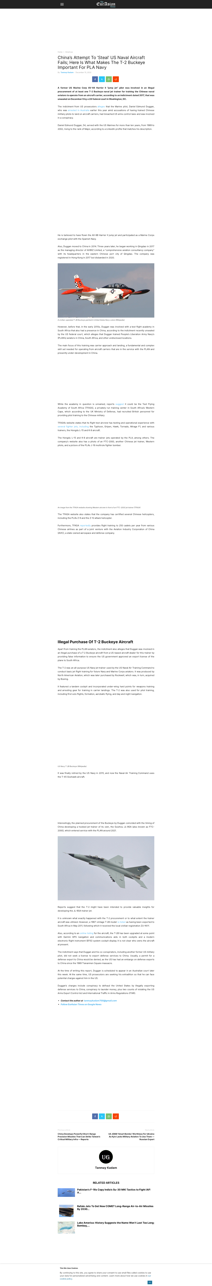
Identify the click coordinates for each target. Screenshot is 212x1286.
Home (60, 52)
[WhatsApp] (109, 79)
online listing (86, 933)
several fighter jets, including (73, 426)
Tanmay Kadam (67, 72)
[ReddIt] (116, 79)
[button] (62, 4)
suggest (120, 404)
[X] (102, 79)
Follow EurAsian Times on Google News (81, 1004)
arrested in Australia (78, 110)
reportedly (85, 525)
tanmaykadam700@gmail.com (100, 1000)
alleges (101, 106)
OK (150, 1282)
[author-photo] (106, 1164)
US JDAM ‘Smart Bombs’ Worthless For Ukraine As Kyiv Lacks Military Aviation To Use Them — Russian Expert (131, 1137)
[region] (106, 31)
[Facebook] (95, 79)
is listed (121, 922)
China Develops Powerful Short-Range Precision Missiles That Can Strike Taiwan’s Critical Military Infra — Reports (79, 1137)
